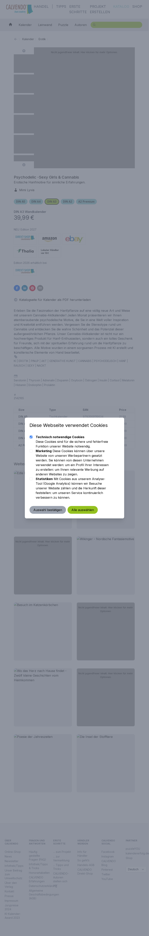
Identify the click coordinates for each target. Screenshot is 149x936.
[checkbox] (31, 437)
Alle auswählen (82, 510)
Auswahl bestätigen (47, 510)
